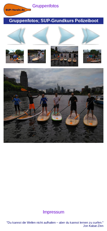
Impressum (53, 212)
